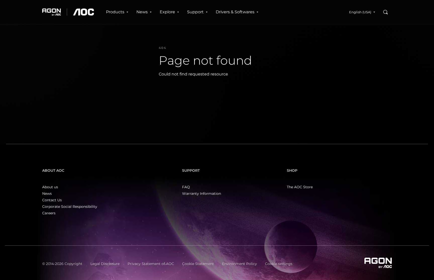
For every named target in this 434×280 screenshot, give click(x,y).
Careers (49, 213)
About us (50, 187)
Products (115, 12)
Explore (167, 12)
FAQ (186, 187)
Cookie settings (278, 263)
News (142, 12)
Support (195, 12)
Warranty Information (201, 193)
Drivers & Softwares (235, 12)
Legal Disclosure (105, 263)
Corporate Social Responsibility (69, 206)
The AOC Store (300, 187)
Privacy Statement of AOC (151, 263)
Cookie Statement (198, 263)
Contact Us (52, 200)
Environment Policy (239, 263)
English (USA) (360, 12)
